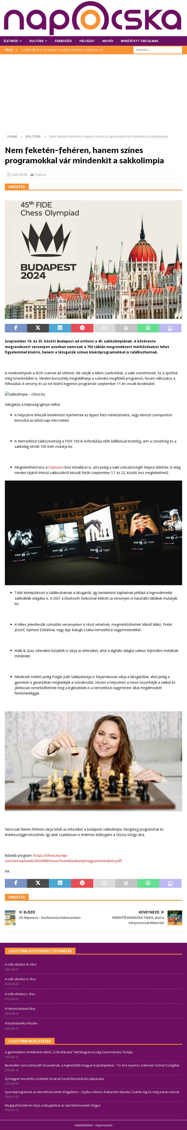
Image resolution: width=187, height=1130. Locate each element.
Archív (107, 41)
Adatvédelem (84, 1125)
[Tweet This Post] (38, 328)
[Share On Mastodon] (170, 328)
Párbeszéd (63, 41)
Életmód (11, 41)
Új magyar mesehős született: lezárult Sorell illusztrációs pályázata (54, 1078)
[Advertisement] (93, 96)
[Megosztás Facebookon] (16, 328)
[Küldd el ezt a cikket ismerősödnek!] (104, 328)
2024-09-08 (19, 174)
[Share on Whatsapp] (148, 328)
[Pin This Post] (82, 328)
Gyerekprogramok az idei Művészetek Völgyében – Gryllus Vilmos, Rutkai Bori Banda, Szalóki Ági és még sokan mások (92, 1092)
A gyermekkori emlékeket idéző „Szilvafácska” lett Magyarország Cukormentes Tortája (69, 1052)
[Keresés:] (157, 49)
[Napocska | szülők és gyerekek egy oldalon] (93, 18)
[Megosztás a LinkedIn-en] (60, 328)
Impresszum (103, 1125)
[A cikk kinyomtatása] (126, 328)
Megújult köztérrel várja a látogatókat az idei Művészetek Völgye (52, 1105)
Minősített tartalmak (139, 41)
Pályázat (87, 41)
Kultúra (36, 41)
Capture (55, 467)
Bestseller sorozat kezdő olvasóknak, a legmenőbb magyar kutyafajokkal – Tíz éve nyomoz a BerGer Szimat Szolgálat (92, 1065)
